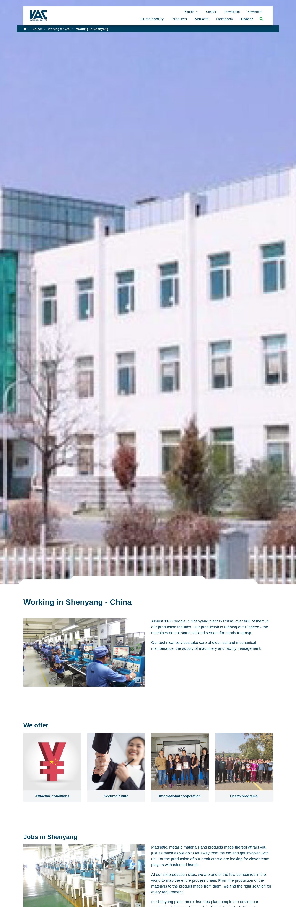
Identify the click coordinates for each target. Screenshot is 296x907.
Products (179, 19)
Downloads (232, 11)
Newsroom (254, 11)
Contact (211, 11)
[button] (261, 19)
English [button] (189, 11)
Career (247, 19)
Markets (201, 19)
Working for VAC (59, 29)
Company (224, 19)
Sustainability (152, 19)
